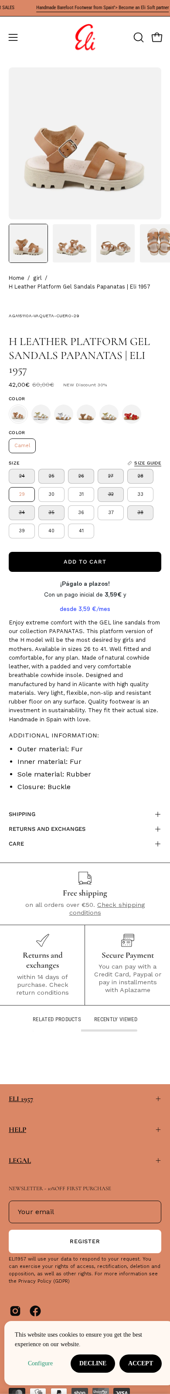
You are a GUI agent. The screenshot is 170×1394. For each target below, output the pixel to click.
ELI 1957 (21, 1098)
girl (37, 278)
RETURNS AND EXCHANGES (47, 829)
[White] (63, 414)
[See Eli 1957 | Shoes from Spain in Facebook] (35, 1311)
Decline (92, 1363)
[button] (138, 37)
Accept (140, 1363)
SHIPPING (22, 814)
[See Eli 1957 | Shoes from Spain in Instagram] (15, 1311)
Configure (40, 1363)
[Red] (131, 414)
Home (16, 278)
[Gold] (41, 414)
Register (85, 1241)
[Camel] (18, 414)
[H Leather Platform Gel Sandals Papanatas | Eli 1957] (28, 243)
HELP (17, 1129)
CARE (16, 843)
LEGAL (20, 1160)
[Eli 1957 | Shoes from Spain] (85, 37)
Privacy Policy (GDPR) (44, 1281)
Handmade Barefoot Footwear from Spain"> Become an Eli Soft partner (95, 7)
